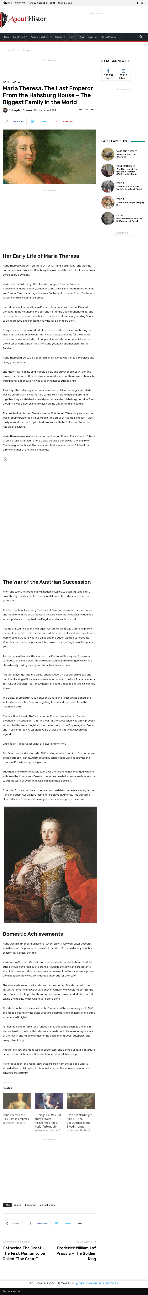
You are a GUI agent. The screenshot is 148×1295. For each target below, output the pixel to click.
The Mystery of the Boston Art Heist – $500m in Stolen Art (127, 172)
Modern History (125, 166)
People (27, 50)
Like (108, 70)
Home (6, 50)
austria (17, 1204)
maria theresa (47, 1204)
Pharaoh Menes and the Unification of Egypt (129, 219)
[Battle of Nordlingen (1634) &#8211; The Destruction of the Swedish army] (81, 1101)
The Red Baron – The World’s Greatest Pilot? (129, 187)
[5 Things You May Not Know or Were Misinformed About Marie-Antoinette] (49, 1101)
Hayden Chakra (22, 110)
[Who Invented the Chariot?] (107, 154)
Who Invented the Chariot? (125, 155)
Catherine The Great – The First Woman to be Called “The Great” (24, 1253)
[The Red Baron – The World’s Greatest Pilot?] (107, 186)
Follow (123, 70)
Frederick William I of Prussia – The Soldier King (76, 1253)
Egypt (119, 215)
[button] (141, 37)
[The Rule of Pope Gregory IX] (107, 202)
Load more (122, 232)
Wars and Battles (126, 151)
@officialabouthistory (97, 1283)
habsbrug (30, 1204)
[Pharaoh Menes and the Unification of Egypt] (107, 218)
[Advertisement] (92, 21)
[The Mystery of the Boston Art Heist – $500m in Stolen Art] (107, 170)
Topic (16, 50)
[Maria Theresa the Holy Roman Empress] (17, 1101)
